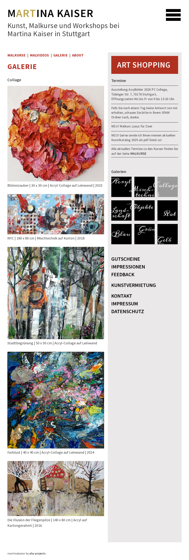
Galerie (60, 55)
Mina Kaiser (50, 13)
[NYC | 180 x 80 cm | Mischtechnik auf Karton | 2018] (55, 233)
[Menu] (176, 13)
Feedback (122, 274)
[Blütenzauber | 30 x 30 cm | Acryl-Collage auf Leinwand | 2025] (55, 180)
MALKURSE (138, 153)
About (77, 55)
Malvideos (39, 55)
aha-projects (37, 553)
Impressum (124, 303)
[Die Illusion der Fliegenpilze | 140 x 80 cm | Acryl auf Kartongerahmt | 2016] (55, 515)
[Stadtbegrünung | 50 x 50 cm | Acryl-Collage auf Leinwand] (55, 338)
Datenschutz (127, 311)
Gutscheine (125, 259)
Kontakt (121, 295)
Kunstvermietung (133, 285)
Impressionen (128, 266)
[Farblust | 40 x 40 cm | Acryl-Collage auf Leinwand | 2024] (55, 447)
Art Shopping (143, 65)
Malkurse (16, 55)
